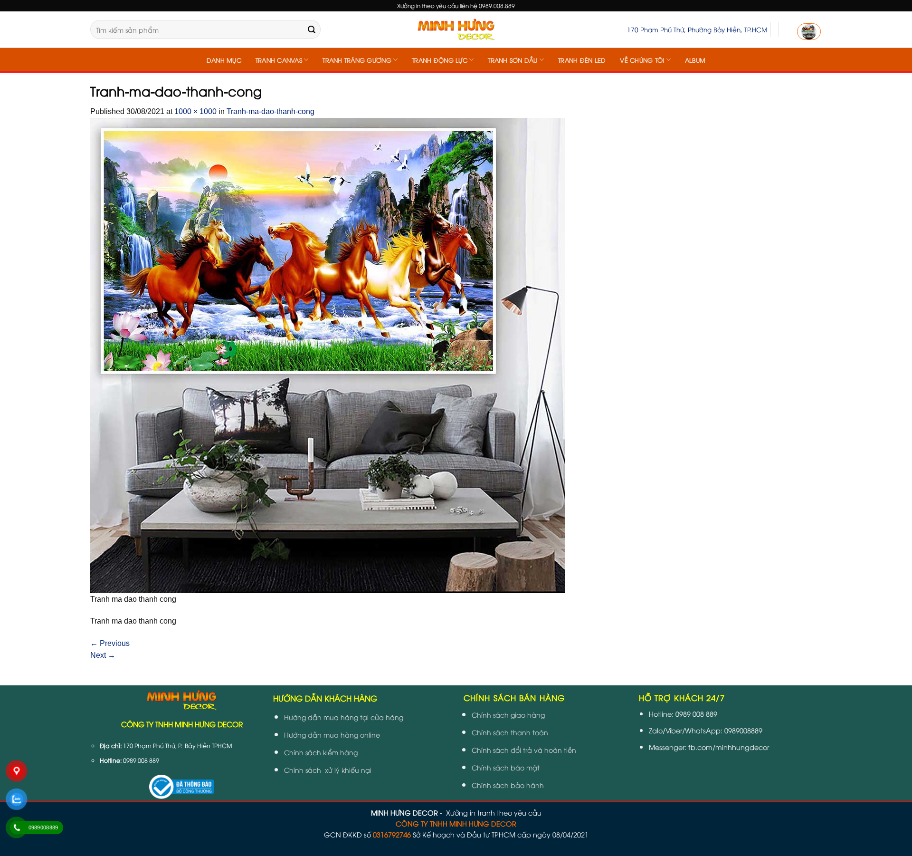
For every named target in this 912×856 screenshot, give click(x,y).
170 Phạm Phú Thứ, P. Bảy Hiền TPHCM (177, 745)
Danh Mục (224, 60)
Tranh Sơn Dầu (512, 60)
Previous (110, 643)
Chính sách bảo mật (506, 767)
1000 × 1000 (195, 111)
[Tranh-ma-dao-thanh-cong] (327, 355)
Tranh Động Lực (439, 60)
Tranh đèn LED (582, 60)
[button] (809, 31)
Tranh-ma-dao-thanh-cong (270, 111)
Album (695, 60)
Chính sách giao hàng (508, 714)
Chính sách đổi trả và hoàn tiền (524, 749)
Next (102, 655)
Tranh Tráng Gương (357, 60)
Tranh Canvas (279, 60)
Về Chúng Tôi (642, 60)
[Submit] (312, 29)
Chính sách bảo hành (508, 784)
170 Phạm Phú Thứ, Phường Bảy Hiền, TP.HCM (697, 29)
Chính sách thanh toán (510, 732)
